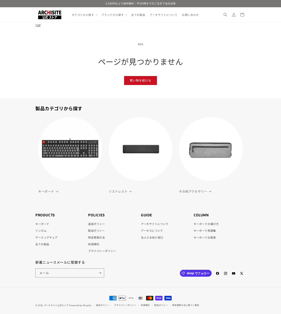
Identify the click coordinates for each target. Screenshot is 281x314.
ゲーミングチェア (46, 237)
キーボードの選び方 (206, 224)
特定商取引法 (96, 237)
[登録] (100, 272)
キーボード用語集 (205, 230)
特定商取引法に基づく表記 (185, 305)
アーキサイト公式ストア (56, 305)
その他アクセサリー (193, 191)
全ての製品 (42, 244)
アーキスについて (152, 230)
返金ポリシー (96, 224)
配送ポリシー (96, 230)
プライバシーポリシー (102, 251)
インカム (40, 230)
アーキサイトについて (155, 224)
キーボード (46, 191)
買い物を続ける (140, 80)
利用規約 (93, 244)
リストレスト (118, 191)
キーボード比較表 (205, 237)
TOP (38, 25)
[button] (84, 15)
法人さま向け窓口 (152, 237)
